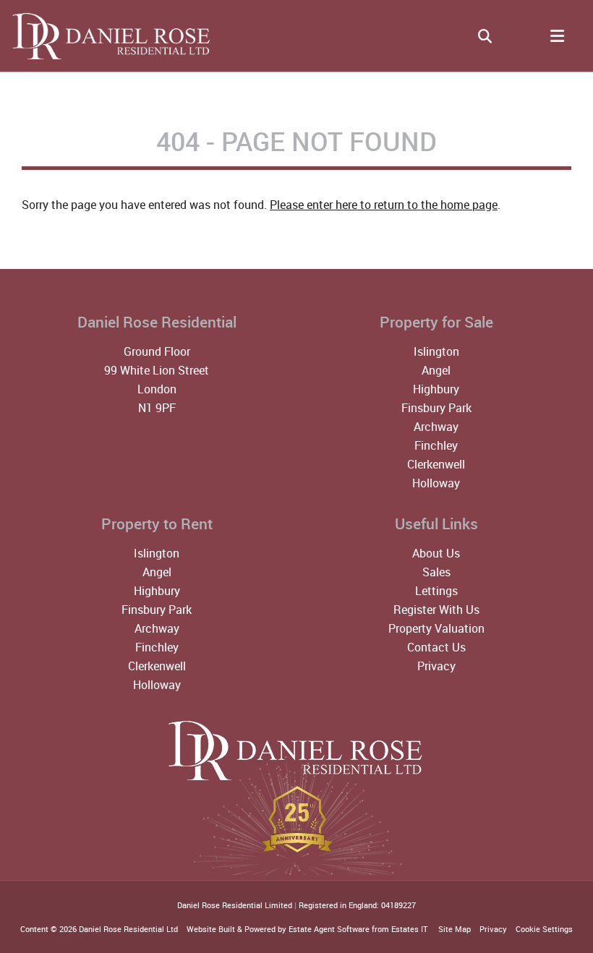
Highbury (436, 389)
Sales (436, 572)
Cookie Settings (544, 928)
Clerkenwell (436, 464)
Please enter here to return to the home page (384, 205)
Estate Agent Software (329, 928)
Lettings (436, 591)
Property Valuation (436, 628)
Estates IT (409, 928)
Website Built (211, 928)
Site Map (454, 928)
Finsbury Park (436, 408)
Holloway (436, 483)
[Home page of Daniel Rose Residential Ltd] (106, 57)
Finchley (436, 445)
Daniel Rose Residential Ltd (128, 928)
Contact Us (436, 647)
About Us (436, 553)
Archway (436, 427)
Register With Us (436, 609)
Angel (436, 370)
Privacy (436, 666)
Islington (436, 351)
